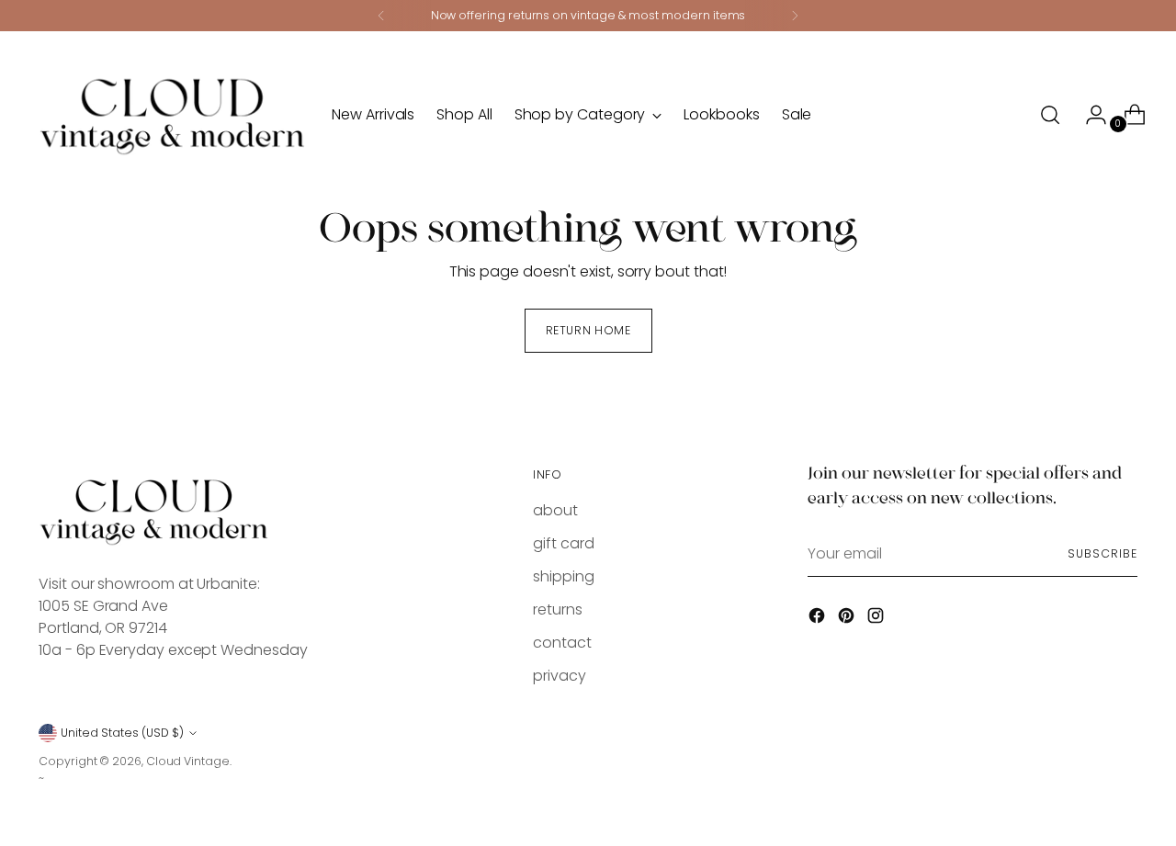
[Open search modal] (1050, 114)
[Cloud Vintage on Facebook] (819, 618)
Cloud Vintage (188, 761)
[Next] (795, 15)
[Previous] (381, 15)
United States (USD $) (122, 732)
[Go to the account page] (1088, 114)
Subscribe (1102, 553)
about (555, 510)
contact (562, 642)
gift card (563, 543)
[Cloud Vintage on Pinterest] (848, 618)
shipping (563, 576)
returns (557, 609)
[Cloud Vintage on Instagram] (877, 618)
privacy (559, 675)
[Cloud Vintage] (172, 115)
